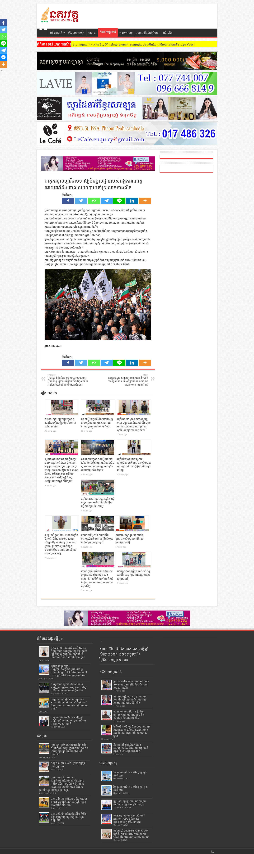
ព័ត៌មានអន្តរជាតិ (108, 32)
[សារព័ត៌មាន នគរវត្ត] (60, 20)
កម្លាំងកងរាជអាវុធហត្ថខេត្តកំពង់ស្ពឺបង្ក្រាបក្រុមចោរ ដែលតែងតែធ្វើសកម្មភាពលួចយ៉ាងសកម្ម (98, 502)
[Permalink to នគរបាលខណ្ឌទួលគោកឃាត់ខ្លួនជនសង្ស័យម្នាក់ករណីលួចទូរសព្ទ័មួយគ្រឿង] (132, 523)
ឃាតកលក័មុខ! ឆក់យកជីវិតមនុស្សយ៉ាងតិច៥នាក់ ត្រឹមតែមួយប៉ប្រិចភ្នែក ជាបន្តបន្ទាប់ (97, 539)
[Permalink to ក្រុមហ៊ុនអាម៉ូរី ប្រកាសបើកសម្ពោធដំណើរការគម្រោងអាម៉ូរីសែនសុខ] (106, 805)
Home (43, 33)
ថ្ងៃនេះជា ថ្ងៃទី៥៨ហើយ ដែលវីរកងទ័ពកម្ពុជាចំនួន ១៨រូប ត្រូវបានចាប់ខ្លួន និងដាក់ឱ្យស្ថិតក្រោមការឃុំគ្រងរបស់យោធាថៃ (69, 749)
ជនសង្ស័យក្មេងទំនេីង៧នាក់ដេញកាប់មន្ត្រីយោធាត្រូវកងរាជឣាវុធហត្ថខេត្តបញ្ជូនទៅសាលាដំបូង (97, 423)
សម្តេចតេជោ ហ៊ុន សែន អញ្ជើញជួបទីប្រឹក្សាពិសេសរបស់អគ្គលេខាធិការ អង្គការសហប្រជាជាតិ (68, 720)
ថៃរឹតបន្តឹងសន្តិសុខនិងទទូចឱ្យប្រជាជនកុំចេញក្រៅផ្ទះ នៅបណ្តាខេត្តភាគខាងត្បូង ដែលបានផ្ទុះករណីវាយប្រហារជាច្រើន (132, 731)
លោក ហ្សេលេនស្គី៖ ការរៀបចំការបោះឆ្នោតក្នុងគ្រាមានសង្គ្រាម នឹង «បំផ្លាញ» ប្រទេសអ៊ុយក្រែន (128, 714)
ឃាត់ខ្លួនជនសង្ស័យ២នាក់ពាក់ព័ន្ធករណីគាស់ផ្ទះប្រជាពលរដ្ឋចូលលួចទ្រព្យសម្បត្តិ (133, 575)
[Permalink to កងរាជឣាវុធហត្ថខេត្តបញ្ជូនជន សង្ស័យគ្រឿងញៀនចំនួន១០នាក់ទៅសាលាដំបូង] (61, 407)
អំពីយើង (167, 32)
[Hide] (1, 71)
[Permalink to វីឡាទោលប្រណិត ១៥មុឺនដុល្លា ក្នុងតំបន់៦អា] (106, 776)
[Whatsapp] (94, 201)
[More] (145, 201)
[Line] (119, 201)
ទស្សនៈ (92, 32)
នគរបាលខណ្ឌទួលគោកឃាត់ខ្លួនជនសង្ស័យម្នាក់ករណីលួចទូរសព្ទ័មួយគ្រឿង (129, 539)
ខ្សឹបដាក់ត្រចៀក (76, 32)
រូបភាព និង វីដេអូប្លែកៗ (148, 32)
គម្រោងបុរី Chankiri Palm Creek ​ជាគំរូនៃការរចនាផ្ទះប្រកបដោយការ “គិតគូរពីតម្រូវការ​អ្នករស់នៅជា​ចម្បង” (131, 833)
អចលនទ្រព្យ (126, 32)
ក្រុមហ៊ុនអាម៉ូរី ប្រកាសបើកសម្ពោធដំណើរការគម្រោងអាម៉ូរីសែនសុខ (129, 803)
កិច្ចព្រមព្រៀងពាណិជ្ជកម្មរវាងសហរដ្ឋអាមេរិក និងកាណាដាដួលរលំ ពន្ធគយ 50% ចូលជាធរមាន (130, 748)
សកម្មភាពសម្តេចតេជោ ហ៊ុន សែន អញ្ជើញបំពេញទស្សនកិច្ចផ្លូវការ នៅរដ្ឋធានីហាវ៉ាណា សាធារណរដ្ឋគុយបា (68, 687)
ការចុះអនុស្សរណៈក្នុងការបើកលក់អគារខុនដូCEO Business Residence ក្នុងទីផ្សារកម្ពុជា (129, 818)
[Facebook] (68, 201)
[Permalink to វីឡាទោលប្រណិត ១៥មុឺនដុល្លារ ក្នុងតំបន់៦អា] (106, 790)
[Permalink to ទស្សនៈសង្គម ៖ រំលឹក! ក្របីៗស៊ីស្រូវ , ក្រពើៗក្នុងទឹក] (44, 766)
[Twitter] (81, 201)
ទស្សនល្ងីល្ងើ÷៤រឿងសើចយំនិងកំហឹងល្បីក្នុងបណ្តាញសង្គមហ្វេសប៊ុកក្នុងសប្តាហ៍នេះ (68, 817)
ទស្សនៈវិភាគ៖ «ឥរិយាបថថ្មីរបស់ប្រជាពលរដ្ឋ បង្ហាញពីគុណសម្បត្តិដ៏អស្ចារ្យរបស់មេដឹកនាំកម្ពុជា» (69, 802)
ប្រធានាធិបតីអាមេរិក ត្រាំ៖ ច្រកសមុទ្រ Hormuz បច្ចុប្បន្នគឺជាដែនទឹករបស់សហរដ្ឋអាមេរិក (131, 684)
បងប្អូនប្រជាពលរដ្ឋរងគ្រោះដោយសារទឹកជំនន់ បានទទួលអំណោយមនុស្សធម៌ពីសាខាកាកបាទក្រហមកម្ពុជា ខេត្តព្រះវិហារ (128, 380)
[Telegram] (107, 201)
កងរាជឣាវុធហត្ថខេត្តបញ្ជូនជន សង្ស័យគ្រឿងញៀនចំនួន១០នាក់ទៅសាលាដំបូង (60, 423)
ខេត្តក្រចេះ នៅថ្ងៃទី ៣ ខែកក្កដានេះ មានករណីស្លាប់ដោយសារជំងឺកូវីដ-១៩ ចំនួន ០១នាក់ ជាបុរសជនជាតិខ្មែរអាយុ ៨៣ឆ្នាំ (69, 704)
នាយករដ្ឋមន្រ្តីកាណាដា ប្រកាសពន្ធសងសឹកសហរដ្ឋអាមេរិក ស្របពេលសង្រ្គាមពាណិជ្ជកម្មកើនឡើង (130, 699)
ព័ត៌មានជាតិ (56, 32)
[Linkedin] (132, 201)
